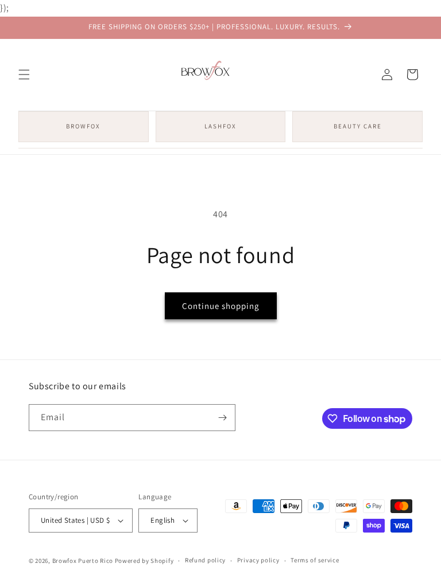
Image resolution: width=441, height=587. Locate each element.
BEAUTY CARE (358, 126)
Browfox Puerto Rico (82, 561)
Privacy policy (258, 560)
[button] (24, 74)
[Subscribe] (222, 417)
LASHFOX (220, 126)
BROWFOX (83, 126)
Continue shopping (221, 305)
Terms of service (315, 560)
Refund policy (205, 560)
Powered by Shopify (144, 561)
